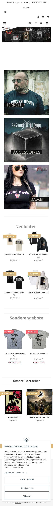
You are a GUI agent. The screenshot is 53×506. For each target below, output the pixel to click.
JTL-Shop (18, 503)
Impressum (9, 472)
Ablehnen (27, 496)
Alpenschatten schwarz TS (14, 293)
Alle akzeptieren (27, 479)
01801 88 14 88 (40, 2)
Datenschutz (21, 472)
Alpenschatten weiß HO (38, 292)
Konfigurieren (27, 488)
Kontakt (26, 7)
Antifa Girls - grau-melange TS (14, 354)
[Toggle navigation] (4, 23)
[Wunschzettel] (43, 17)
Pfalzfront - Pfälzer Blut (39, 417)
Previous (5, 348)
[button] (26, 12)
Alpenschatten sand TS (14, 254)
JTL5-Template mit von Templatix (35, 503)
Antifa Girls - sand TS (38, 353)
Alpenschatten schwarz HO (38, 255)
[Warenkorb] (48, 17)
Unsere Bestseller (26, 381)
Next (48, 348)
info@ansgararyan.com (18, 2)
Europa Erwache (13, 417)
